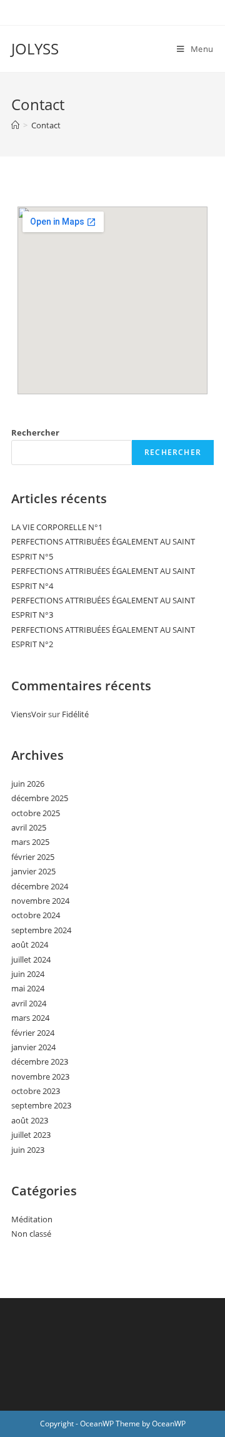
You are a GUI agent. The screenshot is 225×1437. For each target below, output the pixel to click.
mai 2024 (27, 988)
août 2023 (29, 1120)
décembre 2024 (39, 886)
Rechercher (35, 432)
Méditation (31, 1219)
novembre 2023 (40, 1076)
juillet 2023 (31, 1134)
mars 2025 (30, 841)
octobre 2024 (35, 915)
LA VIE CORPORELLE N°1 (56, 527)
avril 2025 (28, 827)
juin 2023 (27, 1149)
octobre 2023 (35, 1091)
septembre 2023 (41, 1105)
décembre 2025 (39, 798)
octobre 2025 (35, 813)
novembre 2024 (40, 900)
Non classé (31, 1233)
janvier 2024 (33, 1047)
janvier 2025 (33, 871)
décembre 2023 (39, 1061)
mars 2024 (30, 1017)
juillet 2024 (31, 959)
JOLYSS (35, 48)
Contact (46, 125)
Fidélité (75, 714)
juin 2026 (27, 783)
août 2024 (29, 944)
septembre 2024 (41, 930)
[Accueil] (15, 125)
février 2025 (32, 856)
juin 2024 (27, 973)
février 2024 (32, 1032)
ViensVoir (28, 714)
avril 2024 (28, 1003)
